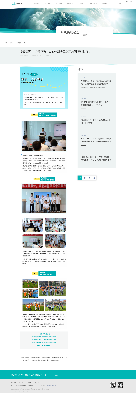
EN (120, 3)
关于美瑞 (36, 3)
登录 (127, 1)
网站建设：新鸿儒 (51, 385)
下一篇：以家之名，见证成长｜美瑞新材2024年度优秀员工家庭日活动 (39, 360)
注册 (131, 1)
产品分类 (48, 3)
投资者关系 (93, 3)
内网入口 (36, 383)
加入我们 (105, 3)
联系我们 (13, 383)
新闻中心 (81, 3)
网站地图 (21, 383)
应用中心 (59, 3)
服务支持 (70, 3)
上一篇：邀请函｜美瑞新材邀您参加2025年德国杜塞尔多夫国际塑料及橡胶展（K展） (44, 357)
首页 (6, 43)
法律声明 (29, 383)
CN (117, 3)
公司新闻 (19, 43)
